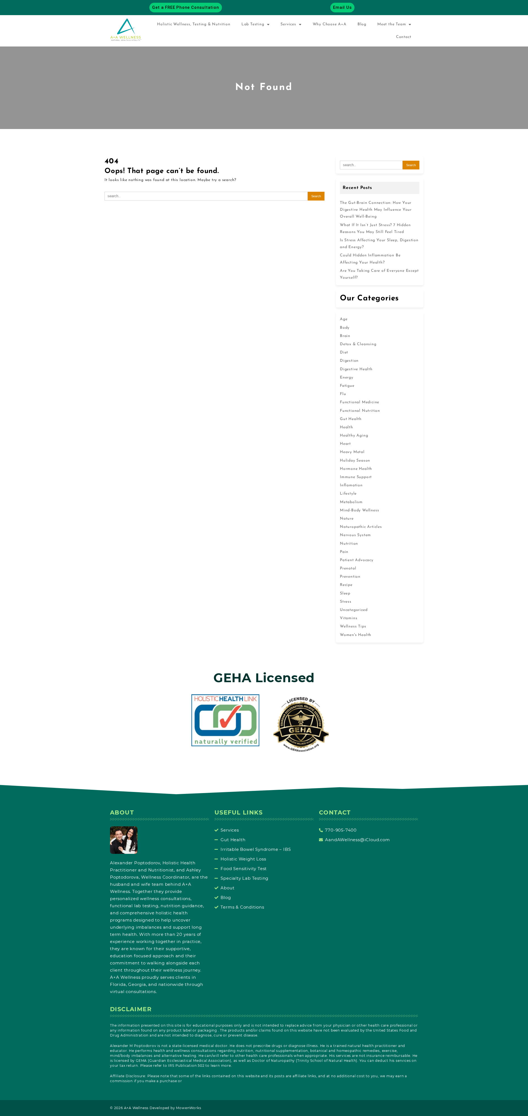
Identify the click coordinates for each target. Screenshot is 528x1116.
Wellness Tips (353, 626)
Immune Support (356, 477)
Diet (344, 352)
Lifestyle (348, 494)
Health (346, 427)
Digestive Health (356, 369)
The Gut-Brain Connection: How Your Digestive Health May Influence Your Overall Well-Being (376, 210)
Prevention (350, 577)
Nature (347, 519)
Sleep (345, 593)
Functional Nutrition (360, 411)
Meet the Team (391, 24)
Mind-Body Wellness (359, 510)
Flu (343, 394)
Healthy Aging (354, 436)
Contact (403, 37)
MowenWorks (188, 1108)
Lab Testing (252, 24)
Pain (344, 552)
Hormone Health (356, 469)
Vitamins (348, 618)
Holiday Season (355, 461)
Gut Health (351, 419)
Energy (346, 377)
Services (288, 24)
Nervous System (355, 535)
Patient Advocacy (356, 560)
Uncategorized (353, 610)
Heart (345, 444)
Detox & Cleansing (358, 344)
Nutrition (349, 544)
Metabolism (351, 502)
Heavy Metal (352, 452)
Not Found (264, 87)
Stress (345, 602)
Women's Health (355, 635)
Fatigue (347, 386)
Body (345, 328)
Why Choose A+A (329, 24)
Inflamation (351, 485)
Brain (345, 336)
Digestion (349, 361)
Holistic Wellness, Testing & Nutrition (193, 24)
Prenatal (348, 568)
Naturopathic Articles (361, 527)
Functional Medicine (359, 402)
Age (343, 319)
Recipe (346, 585)
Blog (362, 24)
